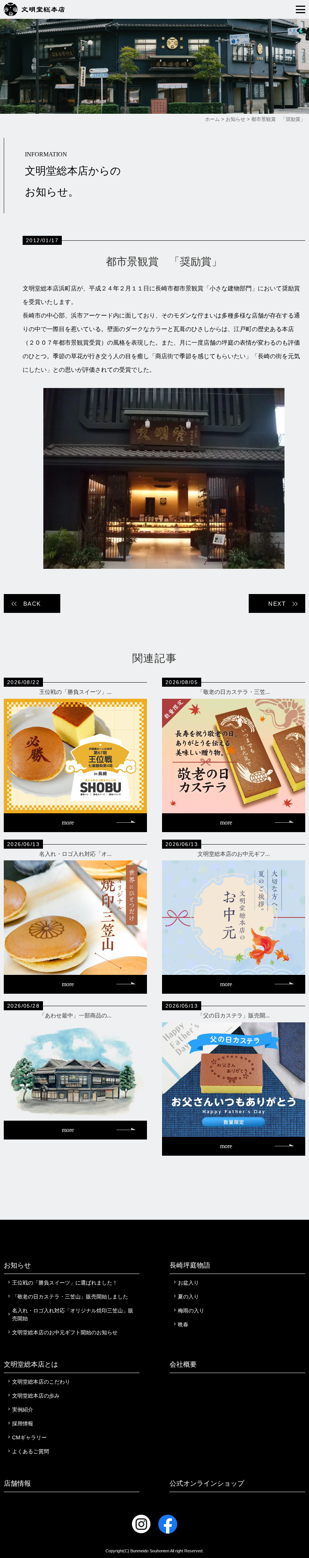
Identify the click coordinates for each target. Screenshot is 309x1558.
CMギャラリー (29, 1437)
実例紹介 (22, 1410)
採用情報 (22, 1424)
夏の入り (188, 1297)
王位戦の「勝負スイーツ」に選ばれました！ (65, 1283)
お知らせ (17, 1265)
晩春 (183, 1324)
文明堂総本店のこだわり (41, 1382)
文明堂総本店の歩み (36, 1396)
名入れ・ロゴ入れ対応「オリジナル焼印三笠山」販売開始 (72, 1314)
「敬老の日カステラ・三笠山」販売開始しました (70, 1297)
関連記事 (154, 658)
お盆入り (188, 1283)
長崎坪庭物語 (190, 1265)
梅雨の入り (191, 1310)
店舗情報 (17, 1483)
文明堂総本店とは (31, 1364)
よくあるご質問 (30, 1451)
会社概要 (183, 1364)
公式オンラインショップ (207, 1483)
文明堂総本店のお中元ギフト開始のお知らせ (65, 1332)
